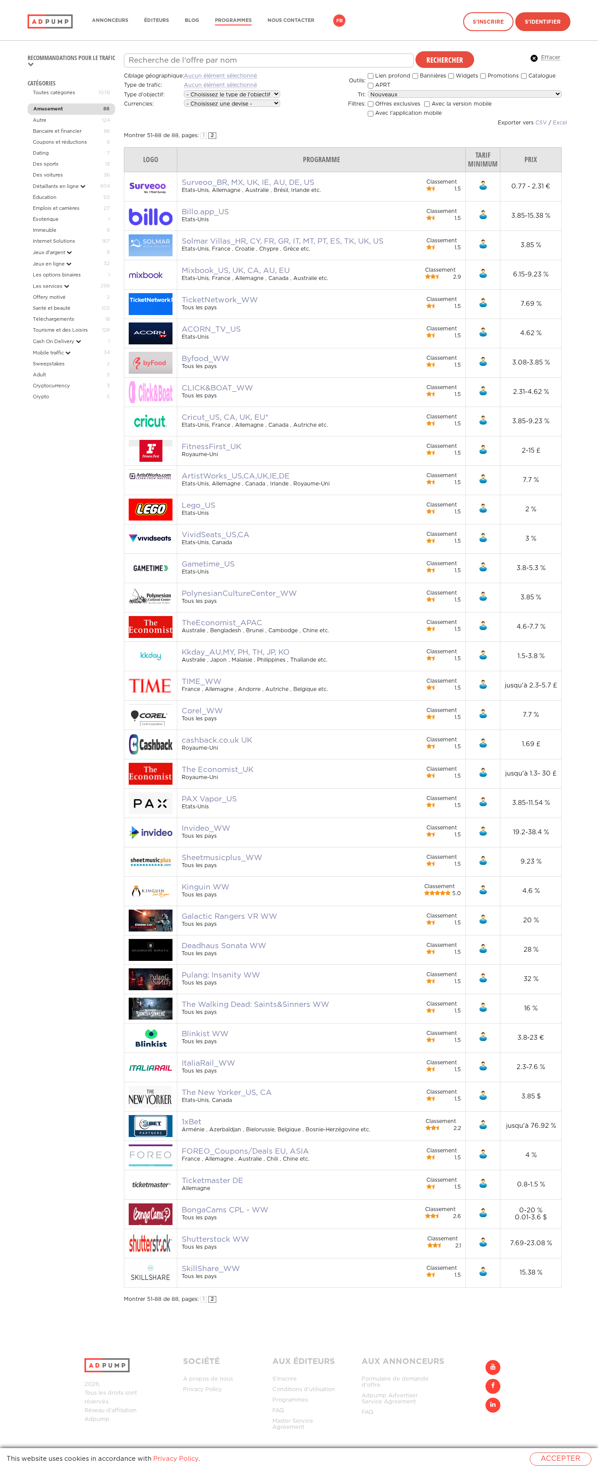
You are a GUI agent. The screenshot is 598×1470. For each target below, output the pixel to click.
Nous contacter (290, 20)
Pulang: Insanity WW (221, 975)
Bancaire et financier (57, 131)
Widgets (466, 76)
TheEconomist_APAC (222, 623)
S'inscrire (488, 22)
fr (339, 21)
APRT (381, 85)
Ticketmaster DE (212, 1180)
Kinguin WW (205, 887)
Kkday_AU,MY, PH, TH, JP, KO (236, 652)
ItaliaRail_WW (208, 1063)
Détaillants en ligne (56, 186)
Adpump (96, 1419)
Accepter (560, 1459)
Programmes (233, 20)
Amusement (48, 109)
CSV (541, 122)
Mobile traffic (49, 353)
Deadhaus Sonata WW (224, 945)
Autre (39, 120)
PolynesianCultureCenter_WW (239, 593)
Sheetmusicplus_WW (222, 857)
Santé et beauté (51, 308)
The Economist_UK (217, 769)
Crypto (41, 397)
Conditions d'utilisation (303, 1389)
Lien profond (391, 76)
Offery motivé (49, 297)
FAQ (278, 1410)
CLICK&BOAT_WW (217, 388)
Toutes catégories (54, 93)
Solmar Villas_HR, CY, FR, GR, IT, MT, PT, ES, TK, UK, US (282, 241)
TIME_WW (202, 681)
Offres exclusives (396, 104)
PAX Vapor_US (209, 799)
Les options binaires (57, 275)
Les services (48, 286)
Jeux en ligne (49, 264)
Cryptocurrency (51, 386)
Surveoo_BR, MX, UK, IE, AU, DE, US (248, 182)
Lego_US (198, 505)
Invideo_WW (206, 828)
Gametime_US (208, 564)
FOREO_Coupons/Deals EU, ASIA (245, 1151)
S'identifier (543, 22)
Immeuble (44, 230)
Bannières (432, 76)
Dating (41, 153)
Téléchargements (53, 319)
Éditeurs (156, 20)
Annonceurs (110, 20)
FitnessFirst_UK (211, 446)
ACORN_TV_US (211, 329)
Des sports (46, 164)
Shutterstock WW (215, 1239)
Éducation (44, 197)
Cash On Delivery (54, 342)
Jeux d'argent (50, 253)
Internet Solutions (54, 241)
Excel (560, 122)
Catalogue (541, 76)
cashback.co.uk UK (217, 740)
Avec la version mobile (461, 104)
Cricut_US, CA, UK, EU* (225, 417)
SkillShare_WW (211, 1268)
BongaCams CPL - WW (225, 1210)
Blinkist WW (205, 1034)
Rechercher (444, 59)
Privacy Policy (202, 1389)
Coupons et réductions (60, 142)
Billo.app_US (205, 212)
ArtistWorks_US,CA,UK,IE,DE (236, 476)
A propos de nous (208, 1379)
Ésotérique (46, 219)
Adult (39, 375)
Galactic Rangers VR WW (229, 916)
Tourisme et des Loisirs (60, 330)
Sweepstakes (49, 364)
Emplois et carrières (56, 208)
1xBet (191, 1122)
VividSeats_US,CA (216, 534)
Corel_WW (202, 711)
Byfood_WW (205, 358)
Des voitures (48, 175)
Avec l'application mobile (407, 113)
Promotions (502, 76)
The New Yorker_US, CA (227, 1092)
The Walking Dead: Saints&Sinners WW (255, 1004)
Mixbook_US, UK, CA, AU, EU (236, 270)
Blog (192, 20)
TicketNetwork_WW (220, 300)
